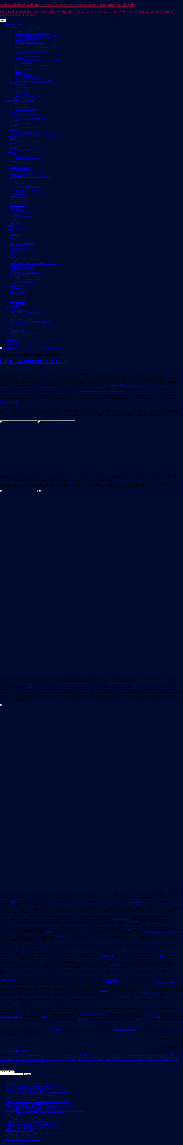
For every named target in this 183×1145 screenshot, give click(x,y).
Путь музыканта (17, 331)
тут (16, 1004)
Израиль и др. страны (19, 201)
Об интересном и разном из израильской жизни (30, 188)
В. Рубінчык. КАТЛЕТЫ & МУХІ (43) (34, 361)
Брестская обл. (21, 92)
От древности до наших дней (27, 159)
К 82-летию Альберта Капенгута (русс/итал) (24, 1099)
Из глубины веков (17, 302)
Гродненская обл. (22, 94)
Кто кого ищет (26, 63)
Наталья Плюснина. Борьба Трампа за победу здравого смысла (31, 1119)
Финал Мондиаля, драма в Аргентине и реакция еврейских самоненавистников (39, 1097)
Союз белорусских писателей (148, 1060)
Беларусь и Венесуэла (9, 1057)
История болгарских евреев (26, 132)
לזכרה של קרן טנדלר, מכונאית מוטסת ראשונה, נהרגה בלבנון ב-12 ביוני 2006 (33, 1113)
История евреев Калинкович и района (26, 27)
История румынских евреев (26, 127)
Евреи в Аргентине (18, 221)
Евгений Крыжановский (148, 1057)
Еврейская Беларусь (13, 25)
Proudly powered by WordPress (12, 1144)
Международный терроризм (22, 244)
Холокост (9, 165)
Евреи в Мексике (17, 210)
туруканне (132, 921)
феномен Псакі (150, 993)
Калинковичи (16, 306)
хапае (162, 956)
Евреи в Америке (17, 206)
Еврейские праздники (19, 248)
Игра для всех (16, 315)
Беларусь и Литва (27, 1057)
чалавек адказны (8, 980)
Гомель (18, 67)
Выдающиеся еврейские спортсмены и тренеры (30, 322)
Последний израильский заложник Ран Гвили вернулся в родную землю (35, 1133)
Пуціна (116, 982)
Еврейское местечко (18, 252)
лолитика (29, 1060)
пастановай (82, 1019)
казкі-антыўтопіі (107, 956)
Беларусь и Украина (43, 1057)
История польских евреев (26, 105)
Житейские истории (18, 293)
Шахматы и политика (19, 311)
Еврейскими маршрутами (21, 217)
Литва (12, 139)
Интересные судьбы (18, 261)
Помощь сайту (11, 340)
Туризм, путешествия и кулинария (24, 273)
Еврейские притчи (18, 257)
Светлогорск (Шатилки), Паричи (29, 78)
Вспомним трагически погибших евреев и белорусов (37, 47)
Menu (3, 20)
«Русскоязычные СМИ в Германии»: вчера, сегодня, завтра (30, 1108)
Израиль (8, 179)
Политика (14, 232)
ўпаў (130, 930)
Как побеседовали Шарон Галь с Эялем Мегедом (26, 1084)
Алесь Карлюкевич (133, 1055)
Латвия (13, 143)
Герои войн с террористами (26, 185)
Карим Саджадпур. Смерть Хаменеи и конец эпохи (27, 1128)
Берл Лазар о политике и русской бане (21, 1117)
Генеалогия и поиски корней (22, 268)
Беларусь (9, 297)
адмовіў (43, 1017)
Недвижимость (16, 288)
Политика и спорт (17, 326)
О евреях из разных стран (21, 212)
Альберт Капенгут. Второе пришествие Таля (24, 1126)
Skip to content (12, 20)
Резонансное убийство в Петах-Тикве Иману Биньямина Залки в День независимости (41, 1106)
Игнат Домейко (6, 1060)
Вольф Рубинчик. (114, 1057)
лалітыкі (103, 991)
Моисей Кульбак (41, 1060)
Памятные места (12, 344)
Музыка (8, 328)
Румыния (14, 125)
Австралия (9, 226)
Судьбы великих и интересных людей (26, 313)
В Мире (8, 230)
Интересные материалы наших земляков (32, 38)
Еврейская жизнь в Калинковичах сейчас (32, 51)
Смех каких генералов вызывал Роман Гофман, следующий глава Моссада (36, 1137)
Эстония (13, 148)
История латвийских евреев (27, 145)
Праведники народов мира (21, 170)
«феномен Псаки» (86, 1055)
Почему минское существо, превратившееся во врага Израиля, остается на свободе (40, 1093)
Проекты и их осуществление (27, 279)
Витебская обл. (21, 87)
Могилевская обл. (22, 89)
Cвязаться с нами (12, 337)
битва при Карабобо (62, 1057)
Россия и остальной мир (20, 241)
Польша (13, 103)
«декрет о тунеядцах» (69, 1055)
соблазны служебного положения (120, 1060)
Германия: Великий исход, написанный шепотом (26, 1104)
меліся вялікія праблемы (121, 919)
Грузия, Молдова (12, 152)
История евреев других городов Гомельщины (29, 65)
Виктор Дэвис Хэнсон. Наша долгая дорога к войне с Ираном (31, 1122)
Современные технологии (21, 286)
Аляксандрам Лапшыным (11, 1017)
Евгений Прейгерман (169, 1057)
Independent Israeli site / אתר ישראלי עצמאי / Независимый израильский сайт (67, 5)
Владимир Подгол (98, 1057)
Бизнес (13, 284)
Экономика (15, 235)
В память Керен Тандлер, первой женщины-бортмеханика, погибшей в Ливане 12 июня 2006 (45, 1111)
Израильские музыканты (20, 335)
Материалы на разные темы (21, 266)
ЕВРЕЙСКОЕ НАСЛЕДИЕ (16, 246)
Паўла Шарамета (100, 1014)
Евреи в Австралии (18, 228)
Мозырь (18, 72)
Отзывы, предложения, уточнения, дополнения (40, 60)
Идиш (12, 255)
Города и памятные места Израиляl (25, 190)
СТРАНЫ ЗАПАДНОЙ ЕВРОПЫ (19, 101)
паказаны (57, 1030)
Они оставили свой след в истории (25, 259)
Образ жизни (10, 270)
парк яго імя (35, 417)
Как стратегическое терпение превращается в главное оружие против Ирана (37, 1086)
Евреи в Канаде (16, 208)
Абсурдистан (100, 1055)
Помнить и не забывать (20, 168)
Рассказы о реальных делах (26, 281)
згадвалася (137, 901)
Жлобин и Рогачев (23, 74)
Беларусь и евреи (17, 98)
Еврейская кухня (22, 275)
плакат (30, 687)
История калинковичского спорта (29, 43)
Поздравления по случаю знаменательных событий (37, 49)
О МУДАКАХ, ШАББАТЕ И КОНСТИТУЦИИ (25, 1090)
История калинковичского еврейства (30, 29)
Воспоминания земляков (25, 40)
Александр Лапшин (115, 1055)
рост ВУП (49, 932)
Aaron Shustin (43, 1062)
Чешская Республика (19, 107)
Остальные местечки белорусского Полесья (33, 81)
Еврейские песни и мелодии (22, 250)
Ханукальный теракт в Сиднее (18, 1135)
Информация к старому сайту (27, 56)
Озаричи (18, 54)
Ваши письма (20, 58)
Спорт (7, 317)
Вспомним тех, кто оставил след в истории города (36, 36)
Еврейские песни (17, 197)
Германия (14, 112)
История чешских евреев (25, 110)
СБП (139, 1019)
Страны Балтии (11, 136)
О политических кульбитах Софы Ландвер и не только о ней (31, 1095)
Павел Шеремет (84, 1060)
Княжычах (149, 1014)
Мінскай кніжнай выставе (125, 1030)
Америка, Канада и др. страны (18, 203)
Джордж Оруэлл (130, 1057)
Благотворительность (19, 277)
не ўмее (156, 1017)
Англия (13, 116)
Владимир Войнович (81, 1057)
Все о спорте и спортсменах (22, 319)
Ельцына (107, 982)
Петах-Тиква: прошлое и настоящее (30, 192)
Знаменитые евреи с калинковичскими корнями (35, 45)
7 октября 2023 (21, 183)
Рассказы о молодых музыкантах (24, 333)
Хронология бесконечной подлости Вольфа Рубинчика (100, 391)
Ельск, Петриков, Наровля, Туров (29, 76)
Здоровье (14, 290)
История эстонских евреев (26, 150)
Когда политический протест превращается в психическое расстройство (35, 1088)
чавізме (14, 901)
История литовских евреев (26, 141)
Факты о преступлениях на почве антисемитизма (31, 177)
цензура (174, 1060)
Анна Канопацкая (174, 1055)
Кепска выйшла (111, 980)
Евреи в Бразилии (17, 223)
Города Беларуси (17, 299)
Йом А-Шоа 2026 (12, 1115)
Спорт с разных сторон (20, 324)
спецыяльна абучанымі (165, 982)
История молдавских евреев (27, 163)
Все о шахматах (11, 308)
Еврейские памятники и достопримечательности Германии (35, 134)
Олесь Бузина (70, 1060)
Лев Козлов (19, 1060)
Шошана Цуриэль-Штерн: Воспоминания (22, 1140)
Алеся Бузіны (86, 1014)
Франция (14, 121)
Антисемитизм (11, 172)
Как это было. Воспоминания (27, 96)
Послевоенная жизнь (24, 31)
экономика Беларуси (8, 1062)
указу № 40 (115, 965)
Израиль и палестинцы (20, 199)
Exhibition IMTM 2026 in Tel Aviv (19, 1131)
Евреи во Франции (23, 123)
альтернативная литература (153, 1055)
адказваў (60, 936)
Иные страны (15, 214)
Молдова (14, 161)
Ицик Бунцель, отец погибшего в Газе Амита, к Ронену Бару (31, 1124)
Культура (14, 237)
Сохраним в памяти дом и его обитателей (32, 34)
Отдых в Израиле (17, 194)
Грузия (13, 154)
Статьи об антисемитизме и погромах (26, 174)
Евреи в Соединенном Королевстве (30, 118)
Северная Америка (13, 219)
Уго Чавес (166, 1060)
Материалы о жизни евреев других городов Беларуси (32, 83)
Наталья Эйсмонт (56, 1060)
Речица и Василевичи (24, 69)
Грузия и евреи (21, 156)
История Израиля (17, 181)
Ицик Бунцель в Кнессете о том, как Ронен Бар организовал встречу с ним (37, 1102)
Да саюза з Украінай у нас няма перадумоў (162, 932)
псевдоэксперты (98, 1060)
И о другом (15, 295)
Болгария (14, 130)
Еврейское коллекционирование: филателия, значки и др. (34, 264)
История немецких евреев (26, 114)
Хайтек (13, 239)
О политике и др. (17, 304)
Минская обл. (21, 85)
